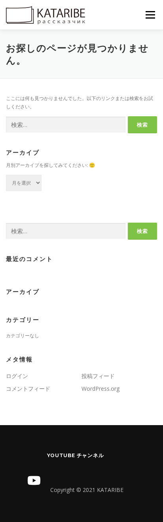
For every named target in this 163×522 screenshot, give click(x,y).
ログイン (17, 376)
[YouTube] (34, 480)
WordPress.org (100, 388)
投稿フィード (98, 376)
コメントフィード (28, 388)
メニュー (150, 14)
